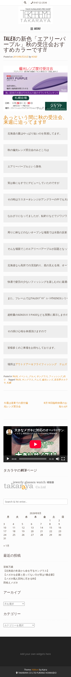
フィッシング (55, 376)
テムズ (37, 379)
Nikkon (35, 669)
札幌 (9, 382)
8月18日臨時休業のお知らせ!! (55, 404)
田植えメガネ (10, 582)
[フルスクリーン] (63, 459)
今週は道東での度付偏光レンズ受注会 (16, 404)
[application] (35, 444)
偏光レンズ (47, 379)
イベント (23, 376)
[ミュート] (57, 459)
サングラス (42, 376)
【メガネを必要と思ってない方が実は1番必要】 (29, 574)
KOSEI (34, 56)
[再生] (8, 459)
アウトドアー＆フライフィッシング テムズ (41, 364)
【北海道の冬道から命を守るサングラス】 (26, 570)
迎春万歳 (8, 566)
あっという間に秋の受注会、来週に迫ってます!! (35, 119)
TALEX (15, 376)
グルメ (32, 376)
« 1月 (6, 545)
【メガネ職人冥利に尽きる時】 (20, 578)
